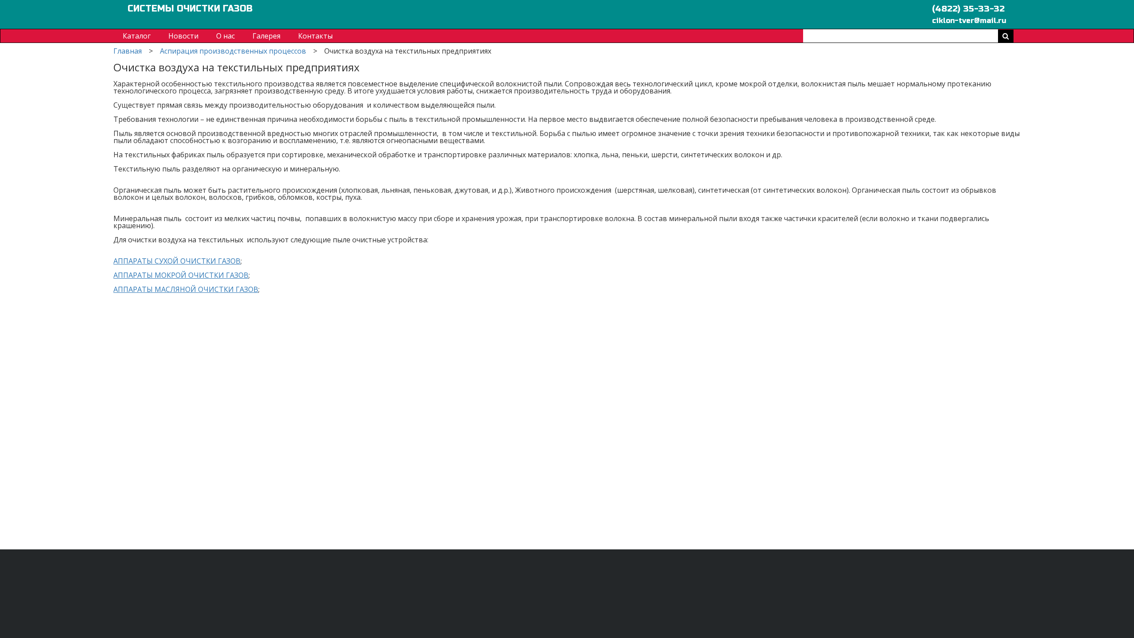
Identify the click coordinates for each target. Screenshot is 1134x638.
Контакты (315, 36)
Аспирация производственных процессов (233, 51)
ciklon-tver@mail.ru (969, 20)
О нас (225, 36)
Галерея (266, 36)
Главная (127, 51)
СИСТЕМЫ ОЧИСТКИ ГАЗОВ (190, 8)
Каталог (137, 36)
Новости (183, 36)
